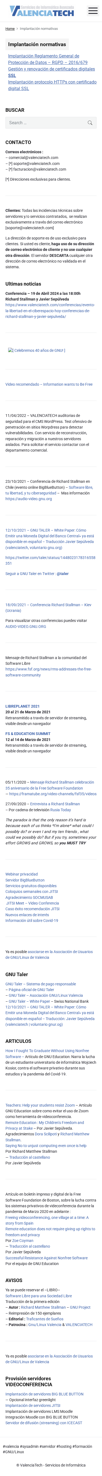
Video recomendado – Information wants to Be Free (48, 384)
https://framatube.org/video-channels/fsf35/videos (53, 794)
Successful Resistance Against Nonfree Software (46, 1258)
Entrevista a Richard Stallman (55, 804)
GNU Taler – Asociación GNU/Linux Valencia (46, 995)
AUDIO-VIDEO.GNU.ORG (25, 626)
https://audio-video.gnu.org (28, 499)
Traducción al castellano (29, 1157)
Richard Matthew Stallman (43, 1307)
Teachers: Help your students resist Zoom (40, 1105)
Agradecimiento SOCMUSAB (29, 897)
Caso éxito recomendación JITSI (32, 909)
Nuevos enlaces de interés (27, 915)
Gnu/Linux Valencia (44, 1324)
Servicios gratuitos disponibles (31, 886)
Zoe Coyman (22, 1240)
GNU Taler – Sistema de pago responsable (40, 984)
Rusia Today (60, 810)
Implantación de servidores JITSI (32, 1405)
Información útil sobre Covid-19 (31, 920)
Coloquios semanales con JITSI (31, 891)
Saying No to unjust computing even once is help (45, 1145)
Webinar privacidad (21, 874)
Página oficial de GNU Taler (31, 990)
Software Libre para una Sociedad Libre (38, 1296)
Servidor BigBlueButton (25, 880)
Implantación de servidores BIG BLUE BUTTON (44, 1394)
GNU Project (80, 1307)
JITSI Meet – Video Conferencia (32, 903)
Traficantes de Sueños (44, 1319)
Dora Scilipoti (46, 1134)
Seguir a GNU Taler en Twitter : (37, 573)
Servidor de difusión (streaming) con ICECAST (43, 1423)
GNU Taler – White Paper (29, 1001)
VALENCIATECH (79, 1324)
